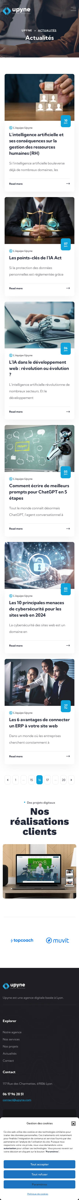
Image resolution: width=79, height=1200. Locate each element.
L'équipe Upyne (23, 127)
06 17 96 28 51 (13, 1094)
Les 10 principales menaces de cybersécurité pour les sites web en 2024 (36, 609)
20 (63, 780)
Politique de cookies (37, 1194)
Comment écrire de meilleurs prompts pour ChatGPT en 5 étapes (39, 492)
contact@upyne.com (17, 1100)
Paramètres (39, 1184)
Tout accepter (39, 1164)
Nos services (11, 1039)
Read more (16, 183)
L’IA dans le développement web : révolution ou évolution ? (39, 368)
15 (31, 780)
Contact (8, 1060)
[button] (73, 1123)
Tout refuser (40, 1174)
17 (47, 780)
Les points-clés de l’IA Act (35, 257)
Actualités (10, 1053)
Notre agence (12, 1032)
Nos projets (10, 1046)
